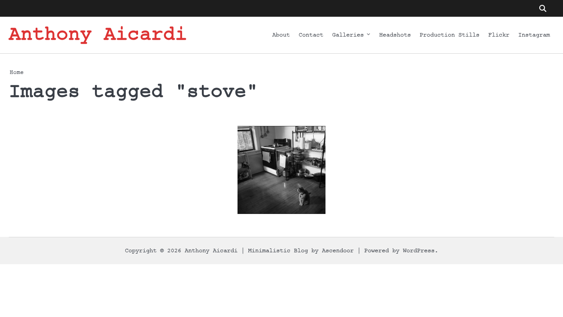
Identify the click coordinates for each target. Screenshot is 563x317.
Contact (311, 35)
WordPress (419, 251)
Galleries (348, 35)
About (281, 35)
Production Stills (449, 35)
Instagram (534, 35)
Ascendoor (338, 251)
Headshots (395, 35)
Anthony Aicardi (98, 35)
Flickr (498, 35)
